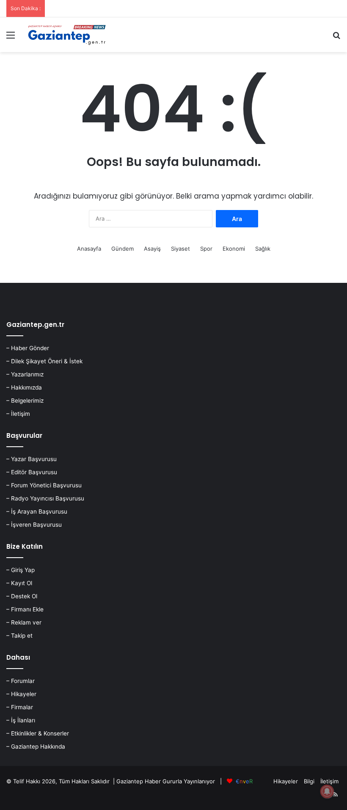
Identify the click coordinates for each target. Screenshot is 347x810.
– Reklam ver (23, 622)
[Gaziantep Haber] (68, 34)
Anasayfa (89, 248)
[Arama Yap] (336, 37)
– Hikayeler (21, 694)
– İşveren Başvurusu (34, 524)
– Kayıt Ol (19, 583)
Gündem (122, 248)
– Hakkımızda (24, 387)
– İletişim (18, 413)
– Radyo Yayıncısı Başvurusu (45, 498)
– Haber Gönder (27, 348)
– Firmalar (19, 707)
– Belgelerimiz (25, 400)
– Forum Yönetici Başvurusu (44, 485)
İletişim (329, 781)
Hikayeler (285, 781)
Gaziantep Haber (138, 781)
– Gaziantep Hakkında (35, 746)
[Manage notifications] (327, 791)
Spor (206, 248)
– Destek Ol (21, 596)
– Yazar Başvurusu (31, 459)
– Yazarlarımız (25, 374)
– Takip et (19, 635)
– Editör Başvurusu (31, 472)
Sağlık (262, 248)
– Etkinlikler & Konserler (37, 733)
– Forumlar (20, 680)
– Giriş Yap (20, 570)
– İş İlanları (20, 720)
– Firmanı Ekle (25, 609)
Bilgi (309, 781)
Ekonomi (234, 248)
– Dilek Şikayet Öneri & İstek (44, 361)
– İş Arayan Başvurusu (36, 511)
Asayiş (152, 248)
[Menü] (10, 37)
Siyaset (180, 248)
